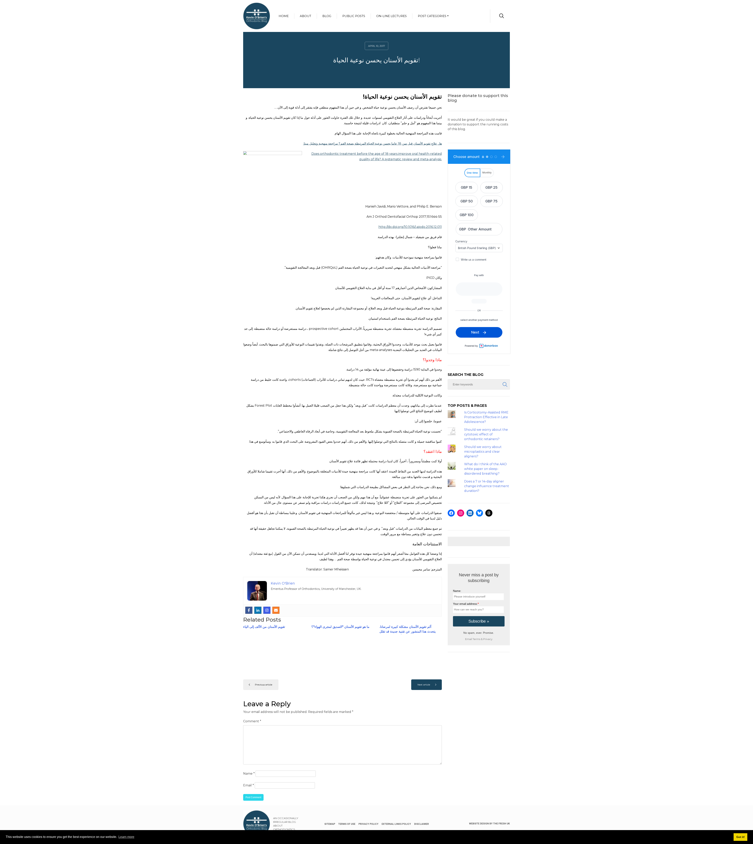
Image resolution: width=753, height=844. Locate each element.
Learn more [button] (126, 837)
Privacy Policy (368, 824)
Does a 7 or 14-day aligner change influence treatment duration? (486, 486)
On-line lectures (391, 16)
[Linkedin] (257, 610)
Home (284, 16)
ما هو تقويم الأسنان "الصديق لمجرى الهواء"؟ (340, 627)
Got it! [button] (740, 837)
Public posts (353, 16)
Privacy (487, 639)
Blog (326, 16)
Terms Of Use (346, 824)
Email (248, 785)
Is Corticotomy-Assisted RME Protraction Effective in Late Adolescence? (486, 417)
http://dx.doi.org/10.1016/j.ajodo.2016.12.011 (410, 227)
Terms (476, 639)
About (305, 16)
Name (249, 773)
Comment (252, 721)
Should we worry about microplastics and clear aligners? (483, 451)
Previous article (263, 684)
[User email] (275, 610)
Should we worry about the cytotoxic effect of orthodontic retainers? (486, 434)
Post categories (432, 16)
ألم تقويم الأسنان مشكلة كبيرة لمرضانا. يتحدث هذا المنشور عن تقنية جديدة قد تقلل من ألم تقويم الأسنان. (407, 631)
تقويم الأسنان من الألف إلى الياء (264, 627)
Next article (423, 684)
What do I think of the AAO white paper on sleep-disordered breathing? (485, 468)
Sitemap (329, 824)
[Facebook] (248, 610)
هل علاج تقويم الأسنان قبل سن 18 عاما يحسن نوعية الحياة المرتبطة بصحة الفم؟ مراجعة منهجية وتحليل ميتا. (372, 143)
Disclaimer (421, 824)
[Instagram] (266, 610)
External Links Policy (396, 824)
